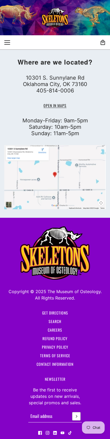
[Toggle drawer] (7, 42)
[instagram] (47, 433)
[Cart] (103, 42)
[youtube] (62, 433)
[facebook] (40, 433)
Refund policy (55, 338)
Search (55, 321)
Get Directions (55, 313)
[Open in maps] (55, 177)
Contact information (55, 364)
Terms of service (55, 355)
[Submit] (76, 416)
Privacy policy (55, 347)
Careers (55, 330)
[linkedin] (55, 433)
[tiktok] (70, 433)
